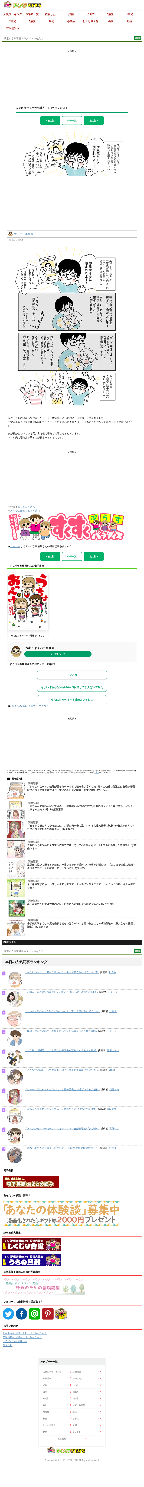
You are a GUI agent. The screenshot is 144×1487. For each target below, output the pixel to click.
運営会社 (7, 1345)
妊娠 (71, 14)
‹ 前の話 (50, 120)
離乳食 (46, 1411)
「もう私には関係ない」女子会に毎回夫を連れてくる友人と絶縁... (61, 1050)
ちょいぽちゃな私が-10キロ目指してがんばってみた (72, 687)
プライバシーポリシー (15, 1341)
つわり (76, 1385)
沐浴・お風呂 (79, 1405)
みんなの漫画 (19, 706)
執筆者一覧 (32, 14)
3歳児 (32, 21)
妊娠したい (51, 14)
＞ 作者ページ (58, 653)
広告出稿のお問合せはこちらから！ (22, 1337)
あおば (112, 1148)
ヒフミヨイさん (26, 506)
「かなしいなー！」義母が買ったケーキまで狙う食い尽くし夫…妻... (62, 972)
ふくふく (113, 991)
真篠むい (114, 1128)
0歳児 (110, 14)
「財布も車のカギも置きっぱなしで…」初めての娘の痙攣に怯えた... (62, 1148)
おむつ (46, 1405)
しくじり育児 (91, 21)
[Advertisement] (72, 75)
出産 (45, 1391)
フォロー (15, 546)
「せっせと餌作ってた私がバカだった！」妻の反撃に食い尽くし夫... (62, 1011)
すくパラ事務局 (24, 234)
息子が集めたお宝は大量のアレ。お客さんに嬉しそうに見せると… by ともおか (70, 903)
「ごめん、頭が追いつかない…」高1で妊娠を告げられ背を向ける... (61, 991)
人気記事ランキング (52, 1371)
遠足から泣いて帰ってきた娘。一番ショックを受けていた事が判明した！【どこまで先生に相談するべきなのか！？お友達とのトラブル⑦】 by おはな (81, 866)
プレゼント (12, 28)
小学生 (71, 21)
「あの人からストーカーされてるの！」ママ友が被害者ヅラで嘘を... (62, 1128)
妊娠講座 (47, 1378)
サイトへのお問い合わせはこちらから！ (25, 1333)
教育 (45, 1418)
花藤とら (114, 1089)
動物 (129, 21)
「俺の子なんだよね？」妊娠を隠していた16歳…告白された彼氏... (61, 1030)
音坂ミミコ (113, 1050)
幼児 (51, 21)
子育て (91, 14)
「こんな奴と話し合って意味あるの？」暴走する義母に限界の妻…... (62, 1069)
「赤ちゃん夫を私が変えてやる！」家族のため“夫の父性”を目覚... (61, 1109)
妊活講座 (77, 1371)
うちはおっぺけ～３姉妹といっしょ (28, 635)
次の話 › (94, 120)
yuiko (112, 1069)
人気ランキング (13, 14)
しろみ (112, 972)
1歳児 (129, 14)
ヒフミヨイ (42, 706)
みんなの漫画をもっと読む (25, 510)
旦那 (110, 21)
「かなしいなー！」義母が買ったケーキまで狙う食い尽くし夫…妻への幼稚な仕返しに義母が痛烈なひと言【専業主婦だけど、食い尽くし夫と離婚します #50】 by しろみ (81, 788)
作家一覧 (72, 120)
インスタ (72, 674)
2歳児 (12, 21)
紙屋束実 (111, 1109)
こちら (96, 772)
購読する (11, 942)
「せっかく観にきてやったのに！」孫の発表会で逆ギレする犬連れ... (62, 1089)
